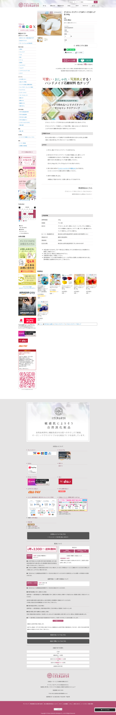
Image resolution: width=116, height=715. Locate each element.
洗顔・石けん (22, 106)
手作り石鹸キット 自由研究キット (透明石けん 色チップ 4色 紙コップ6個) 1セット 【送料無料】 (43, 288)
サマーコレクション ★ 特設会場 (25, 43)
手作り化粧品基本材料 (24, 111)
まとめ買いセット (22, 79)
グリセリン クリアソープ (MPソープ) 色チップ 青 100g (43, 314)
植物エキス (73, 168)
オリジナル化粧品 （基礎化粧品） (25, 84)
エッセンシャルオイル (63, 168)
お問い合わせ (76, 704)
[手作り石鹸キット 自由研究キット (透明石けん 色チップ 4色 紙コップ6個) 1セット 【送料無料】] (43, 279)
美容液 (20, 62)
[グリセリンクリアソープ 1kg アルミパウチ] (55, 279)
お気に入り (52, 5)
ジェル (20, 54)
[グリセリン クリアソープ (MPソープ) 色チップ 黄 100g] (79, 279)
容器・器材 (21, 125)
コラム (68, 5)
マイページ (85, 5)
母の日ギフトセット (23, 40)
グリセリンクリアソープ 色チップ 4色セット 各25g (67, 287)
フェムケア (21, 68)
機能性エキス (22, 103)
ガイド (77, 5)
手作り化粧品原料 (23, 114)
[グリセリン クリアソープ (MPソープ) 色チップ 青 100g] (43, 306)
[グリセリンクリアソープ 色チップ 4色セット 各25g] (67, 279)
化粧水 (20, 49)
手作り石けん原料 (48, 324)
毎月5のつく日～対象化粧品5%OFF (26, 38)
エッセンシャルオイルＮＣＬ (24, 122)
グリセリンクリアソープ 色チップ (73, 324)
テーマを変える (58, 709)
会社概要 (65, 704)
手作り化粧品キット (23, 119)
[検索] (96, 2)
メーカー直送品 (22, 143)
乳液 (20, 57)
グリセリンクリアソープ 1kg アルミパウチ (55, 286)
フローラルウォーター (23, 95)
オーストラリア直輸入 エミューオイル (26, 137)
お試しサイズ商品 (22, 81)
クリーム (21, 60)
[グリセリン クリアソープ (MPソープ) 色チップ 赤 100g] (91, 279)
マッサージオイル (22, 92)
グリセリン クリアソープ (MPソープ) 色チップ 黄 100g (79, 287)
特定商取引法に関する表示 (36, 704)
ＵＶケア (21, 73)
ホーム (44, 5)
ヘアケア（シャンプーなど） (24, 70)
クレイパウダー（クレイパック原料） (26, 87)
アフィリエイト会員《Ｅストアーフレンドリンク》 (27, 287)
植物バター (21, 97)
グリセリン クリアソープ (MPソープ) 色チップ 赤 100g (91, 287)
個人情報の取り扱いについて (51, 704)
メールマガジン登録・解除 (87, 704)
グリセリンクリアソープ (59, 324)
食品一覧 (21, 131)
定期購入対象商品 (23, 145)
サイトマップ (26, 704)
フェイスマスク (22, 65)
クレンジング (22, 52)
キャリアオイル (22, 89)
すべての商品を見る (26, 152)
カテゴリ (61, 5)
